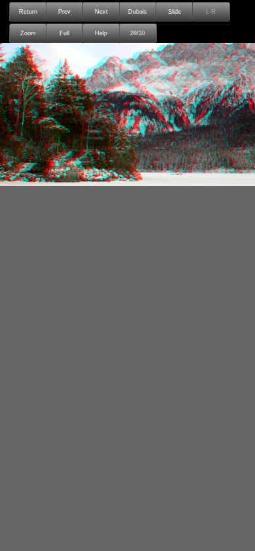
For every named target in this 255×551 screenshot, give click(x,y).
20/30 (137, 33)
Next (101, 11)
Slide (174, 11)
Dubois (137, 11)
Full (64, 33)
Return (28, 11)
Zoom (28, 33)
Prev (64, 11)
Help (101, 33)
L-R (211, 11)
